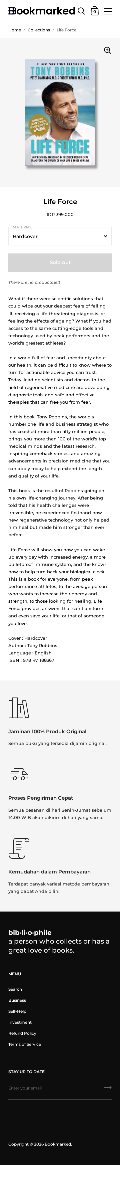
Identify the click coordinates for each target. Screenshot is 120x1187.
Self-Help (17, 1011)
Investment (20, 1022)
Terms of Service (24, 1044)
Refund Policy (22, 1033)
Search (15, 989)
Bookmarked (58, 1144)
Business (17, 1000)
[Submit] (108, 1090)
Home (14, 29)
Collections (39, 29)
